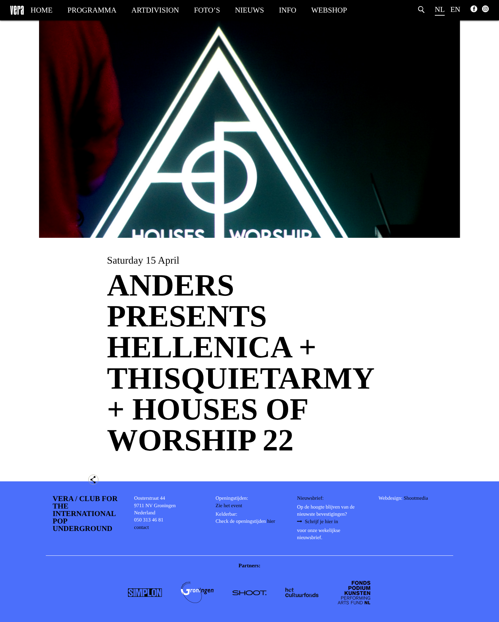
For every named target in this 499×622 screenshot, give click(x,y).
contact (141, 527)
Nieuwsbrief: (310, 498)
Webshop (329, 10)
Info (287, 10)
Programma (92, 10)
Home (42, 10)
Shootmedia (416, 498)
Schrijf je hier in (321, 522)
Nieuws (249, 10)
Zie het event (229, 506)
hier (271, 521)
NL (440, 9)
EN (455, 9)
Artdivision (155, 10)
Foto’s (207, 10)
